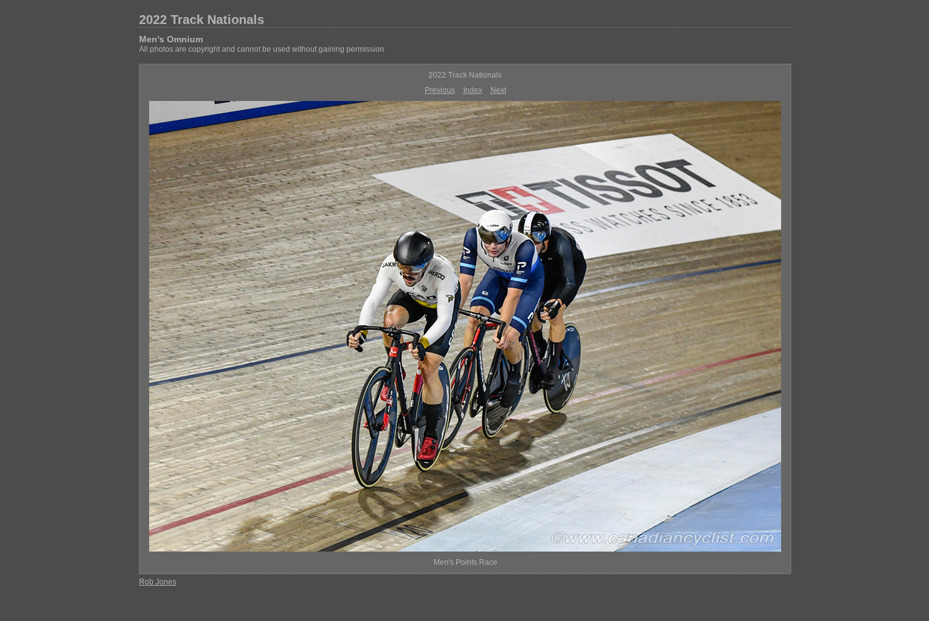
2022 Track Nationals (201, 20)
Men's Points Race (465, 562)
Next (498, 90)
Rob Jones (157, 581)
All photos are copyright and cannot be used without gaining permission (261, 49)
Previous (440, 90)
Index (472, 90)
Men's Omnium (171, 39)
